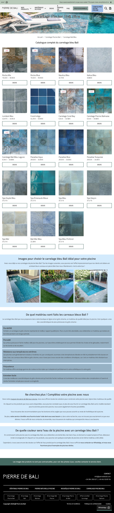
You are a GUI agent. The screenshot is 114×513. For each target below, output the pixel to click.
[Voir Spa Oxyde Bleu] (14, 182)
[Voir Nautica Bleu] (71, 60)
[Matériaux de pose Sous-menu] (45, 8)
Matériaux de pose (39, 8)
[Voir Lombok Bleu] (14, 100)
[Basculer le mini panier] (110, 8)
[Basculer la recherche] (106, 8)
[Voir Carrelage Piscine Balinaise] (99, 100)
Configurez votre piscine (97, 8)
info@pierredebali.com (103, 476)
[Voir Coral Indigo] (43, 100)
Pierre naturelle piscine (45, 488)
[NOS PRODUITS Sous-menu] (30, 8)
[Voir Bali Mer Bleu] (43, 223)
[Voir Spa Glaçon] (99, 182)
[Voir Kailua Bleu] (99, 60)
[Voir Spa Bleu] (71, 182)
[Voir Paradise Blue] (71, 141)
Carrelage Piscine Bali (52, 37)
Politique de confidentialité (92, 504)
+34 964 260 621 (91, 479)
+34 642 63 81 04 (105, 479)
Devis (51, 8)
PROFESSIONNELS (80, 8)
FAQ (68, 8)
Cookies (108, 504)
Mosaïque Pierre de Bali (70, 488)
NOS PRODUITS (25, 8)
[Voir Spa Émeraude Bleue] (43, 182)
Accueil (40, 37)
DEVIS (14, 82)
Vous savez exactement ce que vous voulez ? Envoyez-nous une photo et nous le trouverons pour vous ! (53, 2)
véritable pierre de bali (19, 488)
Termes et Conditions (73, 504)
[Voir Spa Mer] (14, 223)
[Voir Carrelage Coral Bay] (71, 100)
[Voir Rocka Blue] (43, 60)
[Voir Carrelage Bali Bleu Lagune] (14, 141)
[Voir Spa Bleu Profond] (71, 223)
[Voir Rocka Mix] (14, 60)
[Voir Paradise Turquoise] (99, 141)
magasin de (15, 399)
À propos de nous (60, 8)
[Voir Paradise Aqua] (43, 141)
